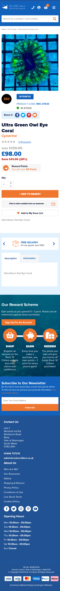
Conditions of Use (13, 492)
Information (29, 258)
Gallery (7, 478)
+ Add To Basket (30, 194)
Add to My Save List (32, 213)
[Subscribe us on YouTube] (35, 508)
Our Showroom (12, 473)
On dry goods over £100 (32, 245)
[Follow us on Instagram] (21, 508)
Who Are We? (11, 469)
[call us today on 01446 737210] (33, 7)
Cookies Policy (12, 501)
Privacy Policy (11, 487)
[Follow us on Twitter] (13, 508)
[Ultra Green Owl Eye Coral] (30, 62)
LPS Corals (12, 29)
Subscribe (30, 407)
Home (4, 29)
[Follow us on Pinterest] (28, 508)
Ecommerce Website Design (22, 585)
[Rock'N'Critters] (14, 9)
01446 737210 (12, 453)
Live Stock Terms (13, 496)
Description (11, 258)
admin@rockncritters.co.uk (19, 458)
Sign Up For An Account (18, 322)
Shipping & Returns (14, 483)
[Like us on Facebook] (6, 508)
